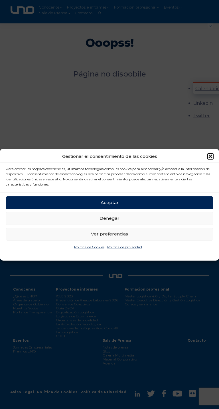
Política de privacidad (124, 247)
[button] (210, 156)
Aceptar (110, 202)
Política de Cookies (89, 247)
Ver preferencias (109, 234)
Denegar (109, 218)
